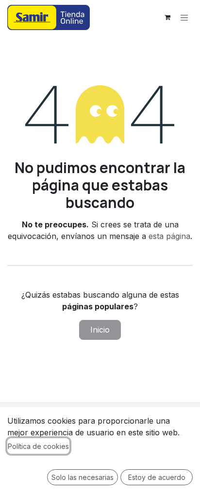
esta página (169, 236)
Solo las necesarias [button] (82, 477)
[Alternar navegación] (184, 17)
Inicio (100, 329)
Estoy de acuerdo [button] (156, 477)
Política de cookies (38, 446)
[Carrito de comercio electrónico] (167, 17)
